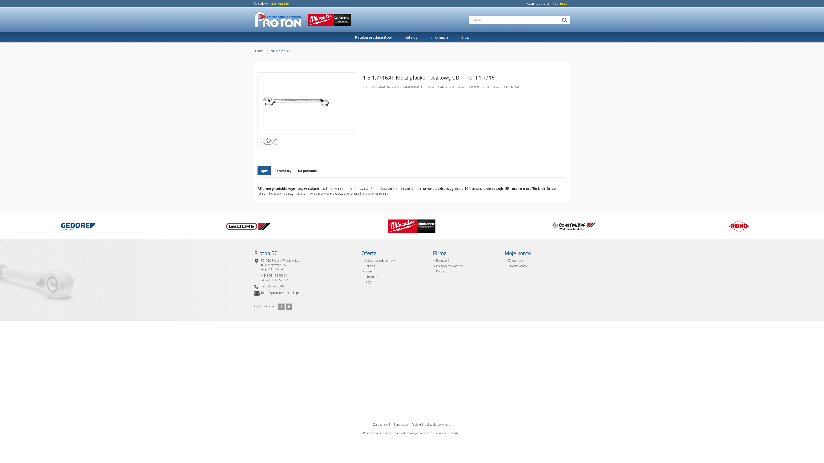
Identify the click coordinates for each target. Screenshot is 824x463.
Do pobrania (307, 170)
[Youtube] (289, 307)
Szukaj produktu (280, 51)
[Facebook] (281, 307)
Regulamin (443, 261)
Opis (264, 170)
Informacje (439, 37)
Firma (369, 271)
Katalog (411, 37)
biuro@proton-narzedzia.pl (280, 293)
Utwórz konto (517, 266)
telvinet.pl (444, 424)
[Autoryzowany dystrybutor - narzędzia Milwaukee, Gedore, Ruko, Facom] (277, 20)
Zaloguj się (515, 261)
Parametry (282, 170)
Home (259, 51)
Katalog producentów (373, 37)
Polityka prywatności (450, 266)
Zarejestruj (401, 424)
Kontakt (441, 271)
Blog (465, 37)
